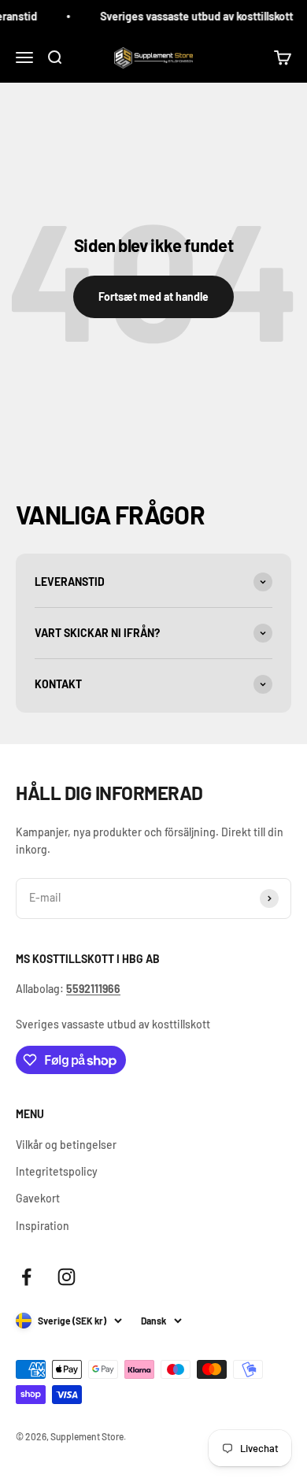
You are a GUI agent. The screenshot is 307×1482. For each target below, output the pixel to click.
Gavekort (38, 1198)
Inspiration (42, 1225)
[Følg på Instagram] (66, 1276)
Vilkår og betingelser (66, 1144)
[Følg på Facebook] (26, 1276)
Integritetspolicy (57, 1171)
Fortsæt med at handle (153, 296)
